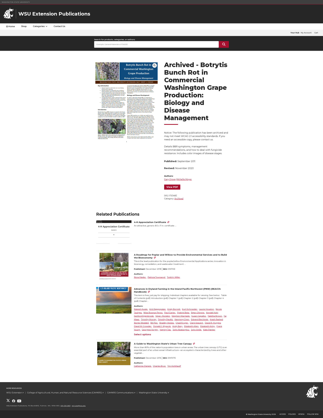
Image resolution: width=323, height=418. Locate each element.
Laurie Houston (206, 309)
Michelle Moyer (184, 179)
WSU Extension (14, 392)
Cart (316, 33)
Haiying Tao (165, 329)
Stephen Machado (181, 316)
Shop (24, 26)
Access (282, 414)
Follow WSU (313, 414)
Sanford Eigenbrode (144, 316)
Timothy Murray (149, 319)
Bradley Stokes (166, 323)
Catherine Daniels (143, 366)
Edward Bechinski (200, 319)
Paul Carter (170, 312)
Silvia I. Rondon (162, 316)
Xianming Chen (182, 319)
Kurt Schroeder (190, 309)
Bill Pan (154, 323)
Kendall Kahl (212, 312)
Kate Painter (209, 329)
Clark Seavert (197, 323)
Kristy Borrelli (174, 309)
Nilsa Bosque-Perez (153, 312)
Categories (39, 26)
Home (11, 26)
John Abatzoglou (181, 329)
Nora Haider (140, 277)
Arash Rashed (216, 319)
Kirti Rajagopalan (157, 309)
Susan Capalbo (198, 316)
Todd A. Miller (173, 277)
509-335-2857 (66, 406)
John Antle (196, 329)
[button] (154, 65)
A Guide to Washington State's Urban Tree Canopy (163, 343)
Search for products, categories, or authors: (114, 39)
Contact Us (59, 26)
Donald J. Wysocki (162, 326)
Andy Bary (177, 326)
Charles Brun (159, 366)
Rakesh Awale (141, 309)
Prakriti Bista (183, 312)
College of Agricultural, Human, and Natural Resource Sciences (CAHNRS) (64, 392)
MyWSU (301, 414)
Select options (142, 334)
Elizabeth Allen (191, 326)
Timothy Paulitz (165, 319)
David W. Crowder (143, 326)
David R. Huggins (213, 323)
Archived (178, 198)
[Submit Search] (224, 44)
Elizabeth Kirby (207, 326)
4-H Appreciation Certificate (150, 222)
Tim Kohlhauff (174, 366)
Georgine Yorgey (150, 329)
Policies (292, 414)
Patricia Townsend (157, 277)
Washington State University (16, 2)
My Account (306, 33)
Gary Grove (170, 179)
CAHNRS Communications (120, 392)
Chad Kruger (182, 323)
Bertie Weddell (141, 323)
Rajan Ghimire (198, 312)
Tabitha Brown (215, 316)
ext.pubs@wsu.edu (79, 406)
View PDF (172, 187)
